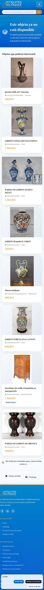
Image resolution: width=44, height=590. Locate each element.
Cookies (5, 576)
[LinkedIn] (7, 511)
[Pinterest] (13, 511)
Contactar (6, 550)
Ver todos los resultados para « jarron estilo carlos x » (23, 462)
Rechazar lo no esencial (33, 581)
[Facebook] (2, 511)
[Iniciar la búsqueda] (39, 12)
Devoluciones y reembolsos (12, 565)
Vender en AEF (8, 534)
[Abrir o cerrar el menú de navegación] (39, 4)
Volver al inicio (15, 476)
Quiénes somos (8, 546)
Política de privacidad (10, 554)
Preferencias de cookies (11, 569)
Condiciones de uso (9, 561)
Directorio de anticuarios (12, 530)
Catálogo (32, 477)
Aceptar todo (19, 581)
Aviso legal (6, 557)
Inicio (4, 523)
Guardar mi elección (34, 586)
